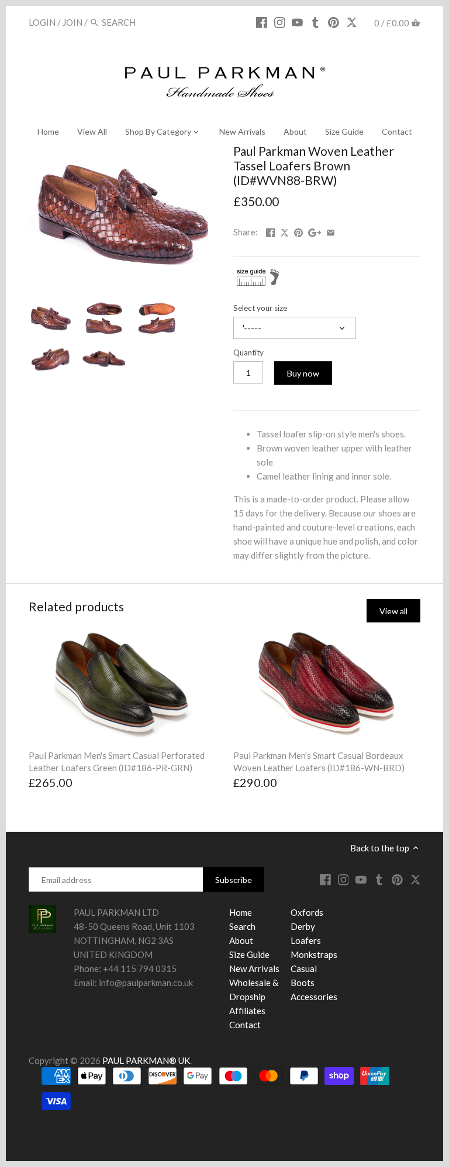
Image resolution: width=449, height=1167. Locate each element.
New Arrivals (254, 968)
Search (242, 926)
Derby (303, 926)
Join (72, 22)
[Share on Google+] (315, 230)
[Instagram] (279, 22)
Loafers (306, 940)
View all (393, 611)
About (241, 940)
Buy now (303, 373)
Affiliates (247, 1010)
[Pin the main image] (298, 230)
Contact (245, 1024)
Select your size (260, 308)
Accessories (314, 996)
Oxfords (307, 912)
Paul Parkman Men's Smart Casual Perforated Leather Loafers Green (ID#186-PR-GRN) (117, 761)
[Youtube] (297, 22)
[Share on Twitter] (285, 230)
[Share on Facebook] (270, 230)
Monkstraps (314, 954)
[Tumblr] (315, 22)
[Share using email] (330, 230)
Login (42, 22)
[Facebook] (261, 22)
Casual (304, 968)
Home (240, 912)
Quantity (248, 352)
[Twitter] (351, 22)
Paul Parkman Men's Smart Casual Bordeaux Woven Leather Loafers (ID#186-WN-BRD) (319, 761)
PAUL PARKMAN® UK (146, 1060)
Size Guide (249, 954)
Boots (303, 982)
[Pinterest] (333, 22)
